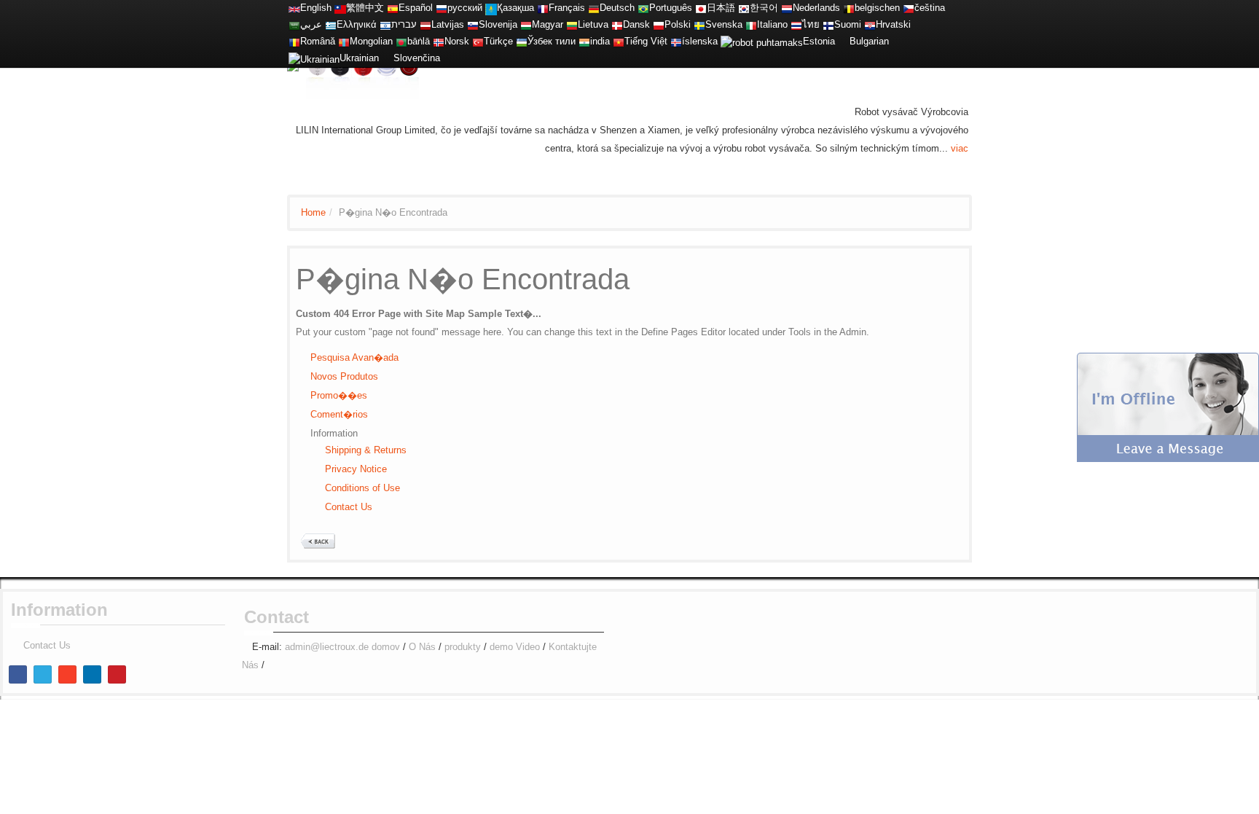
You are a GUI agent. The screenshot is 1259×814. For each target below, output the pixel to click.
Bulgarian (869, 41)
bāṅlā (418, 41)
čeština (929, 7)
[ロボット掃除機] (701, 7)
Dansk (636, 24)
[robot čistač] (870, 24)
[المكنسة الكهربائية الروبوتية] (294, 24)
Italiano (772, 24)
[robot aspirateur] (849, 7)
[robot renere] (438, 41)
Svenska (723, 24)
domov (386, 646)
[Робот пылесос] (441, 7)
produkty (462, 646)
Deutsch (617, 7)
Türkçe (498, 41)
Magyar (547, 24)
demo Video (515, 646)
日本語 (721, 7)
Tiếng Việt (645, 41)
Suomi (847, 24)
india (600, 41)
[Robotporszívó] (526, 24)
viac (959, 148)
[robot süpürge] (478, 41)
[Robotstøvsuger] (617, 24)
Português (670, 7)
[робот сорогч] (344, 41)
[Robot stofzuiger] (787, 7)
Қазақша (515, 7)
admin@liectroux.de (327, 646)
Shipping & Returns (366, 450)
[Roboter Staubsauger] (594, 7)
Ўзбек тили (551, 41)
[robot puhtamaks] (762, 41)
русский (464, 7)
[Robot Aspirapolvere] (751, 24)
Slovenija (498, 24)
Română (317, 41)
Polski (677, 24)
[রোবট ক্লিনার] (401, 41)
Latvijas (447, 24)
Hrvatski (893, 24)
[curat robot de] (294, 41)
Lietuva (593, 24)
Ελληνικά (357, 24)
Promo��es (338, 395)
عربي (311, 24)
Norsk (456, 41)
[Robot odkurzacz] (658, 24)
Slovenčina (416, 57)
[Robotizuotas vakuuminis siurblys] (572, 24)
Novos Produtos (344, 376)
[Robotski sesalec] (473, 24)
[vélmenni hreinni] (676, 41)
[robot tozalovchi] (521, 41)
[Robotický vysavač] (908, 7)
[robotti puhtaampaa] (828, 24)
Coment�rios (339, 414)
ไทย (811, 24)
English (316, 7)
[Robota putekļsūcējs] (425, 24)
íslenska (700, 41)
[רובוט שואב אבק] (385, 24)
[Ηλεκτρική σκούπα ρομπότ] (331, 24)
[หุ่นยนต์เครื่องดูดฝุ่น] (796, 24)
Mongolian (371, 41)
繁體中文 (365, 7)
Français (567, 7)
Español (416, 7)
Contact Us (348, 506)
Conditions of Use (362, 487)
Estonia (819, 41)
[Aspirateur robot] (543, 7)
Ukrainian (359, 57)
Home (313, 212)
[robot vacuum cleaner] (294, 7)
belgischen (877, 7)
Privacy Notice (356, 468)
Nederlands (816, 7)
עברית (404, 24)
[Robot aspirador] (393, 7)
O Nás (422, 646)
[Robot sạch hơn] (618, 41)
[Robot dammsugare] (699, 24)
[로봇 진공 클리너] (744, 7)
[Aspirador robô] (643, 7)
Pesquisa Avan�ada (354, 357)
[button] (1168, 406)
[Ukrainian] (314, 57)
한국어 (764, 7)
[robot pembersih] (584, 41)
